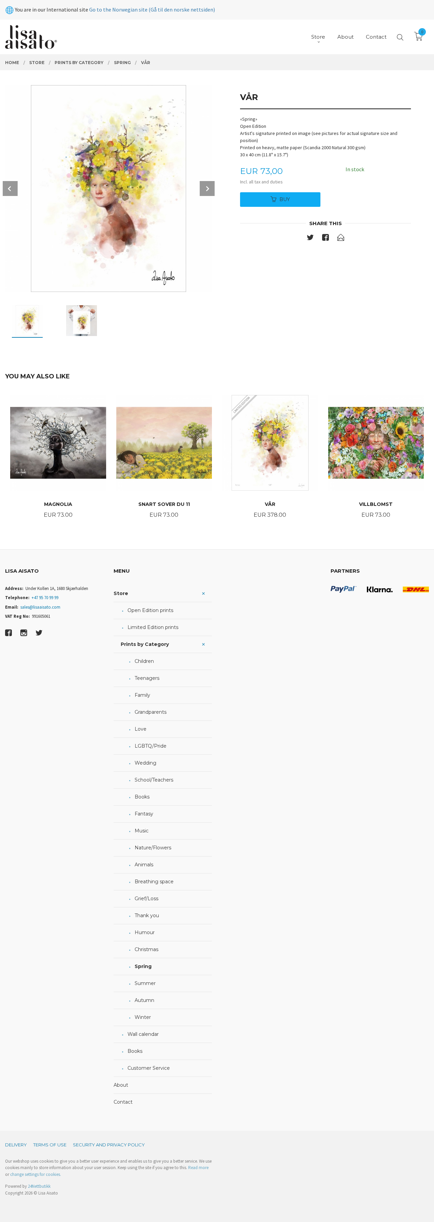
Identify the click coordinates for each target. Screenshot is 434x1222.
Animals (144, 865)
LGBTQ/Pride (150, 746)
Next (207, 188)
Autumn (144, 1000)
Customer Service (148, 1068)
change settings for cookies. (35, 1174)
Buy (284, 199)
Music (142, 831)
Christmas (146, 949)
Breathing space (154, 882)
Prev (10, 188)
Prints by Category (145, 644)
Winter (143, 1017)
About (121, 1085)
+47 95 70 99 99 (45, 597)
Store (121, 593)
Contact (123, 1102)
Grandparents (150, 712)
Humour (145, 932)
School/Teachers (154, 780)
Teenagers (147, 678)
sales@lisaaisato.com (40, 607)
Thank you (147, 915)
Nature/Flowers (153, 848)
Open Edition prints (150, 610)
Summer (145, 983)
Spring (143, 966)
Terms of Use (49, 1144)
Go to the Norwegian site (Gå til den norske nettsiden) (152, 9)
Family (142, 695)
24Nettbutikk (39, 1186)
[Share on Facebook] (325, 239)
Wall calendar (143, 1034)
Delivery (16, 1144)
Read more (198, 1167)
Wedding (145, 763)
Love (140, 729)
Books (142, 797)
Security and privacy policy (109, 1144)
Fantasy (144, 814)
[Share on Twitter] (310, 239)
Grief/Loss (146, 898)
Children (144, 661)
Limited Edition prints (152, 627)
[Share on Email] (341, 239)
